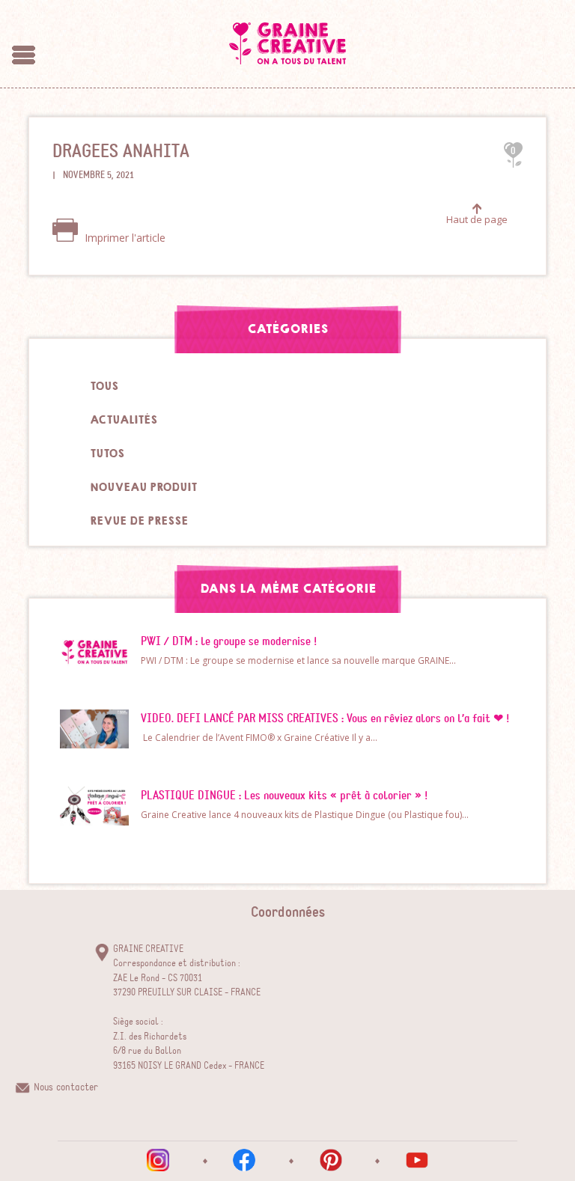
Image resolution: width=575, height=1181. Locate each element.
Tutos (107, 453)
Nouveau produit (143, 487)
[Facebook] (244, 1160)
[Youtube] (417, 1160)
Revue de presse (139, 520)
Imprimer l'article (123, 238)
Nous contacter (66, 1087)
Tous (104, 386)
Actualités (123, 419)
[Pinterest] (331, 1160)
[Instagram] (158, 1160)
